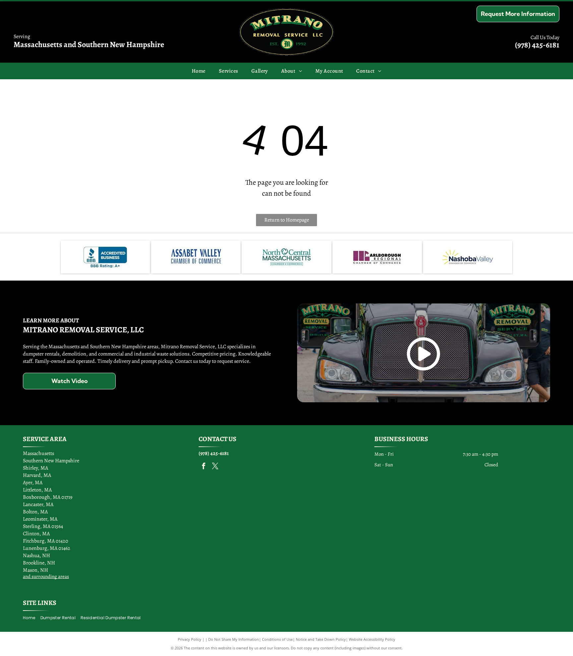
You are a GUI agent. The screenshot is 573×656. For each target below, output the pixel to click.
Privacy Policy (189, 639)
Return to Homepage (286, 220)
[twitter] (215, 467)
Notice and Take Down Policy (321, 639)
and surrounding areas (46, 576)
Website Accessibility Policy (372, 639)
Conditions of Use (277, 639)
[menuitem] (198, 71)
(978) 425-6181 (537, 44)
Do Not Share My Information (233, 639)
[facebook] (204, 467)
